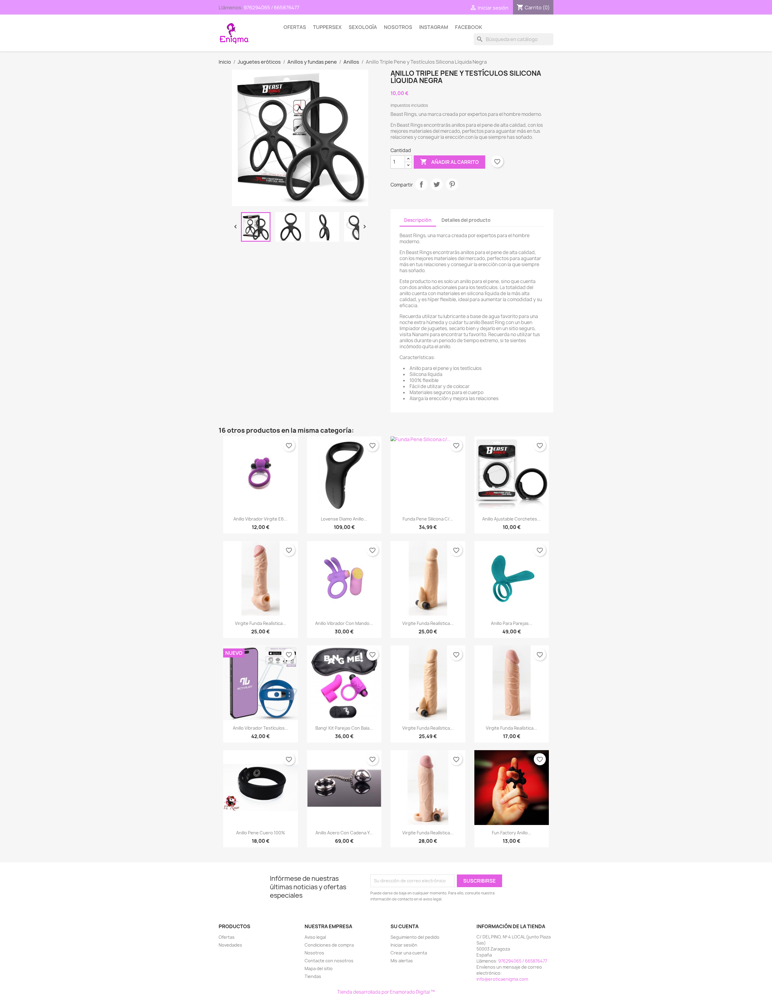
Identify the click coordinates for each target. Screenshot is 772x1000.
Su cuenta (405, 926)
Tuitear (437, 184)
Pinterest (452, 184)
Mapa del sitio (319, 968)
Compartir (421, 184)
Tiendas (313, 976)
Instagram (433, 27)
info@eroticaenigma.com (502, 979)
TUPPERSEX (327, 27)
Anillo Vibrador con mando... (344, 623)
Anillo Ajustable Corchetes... (511, 519)
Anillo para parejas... (511, 623)
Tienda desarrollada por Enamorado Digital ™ (386, 992)
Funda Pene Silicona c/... (428, 519)
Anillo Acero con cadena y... (344, 833)
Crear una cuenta (409, 953)
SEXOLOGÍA (363, 27)
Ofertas (294, 27)
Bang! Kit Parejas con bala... (344, 728)
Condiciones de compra (329, 945)
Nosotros (398, 27)
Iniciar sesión (404, 945)
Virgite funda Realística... (260, 623)
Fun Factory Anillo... (511, 833)
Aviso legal (315, 937)
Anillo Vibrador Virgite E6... (260, 519)
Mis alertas (402, 960)
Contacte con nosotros (329, 960)
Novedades (230, 945)
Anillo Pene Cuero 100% (260, 833)
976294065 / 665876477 (271, 7)
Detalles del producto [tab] (466, 220)
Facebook (468, 27)
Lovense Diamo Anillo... (344, 519)
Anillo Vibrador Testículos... (260, 728)
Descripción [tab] (418, 220)
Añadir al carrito (449, 161)
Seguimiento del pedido (415, 937)
